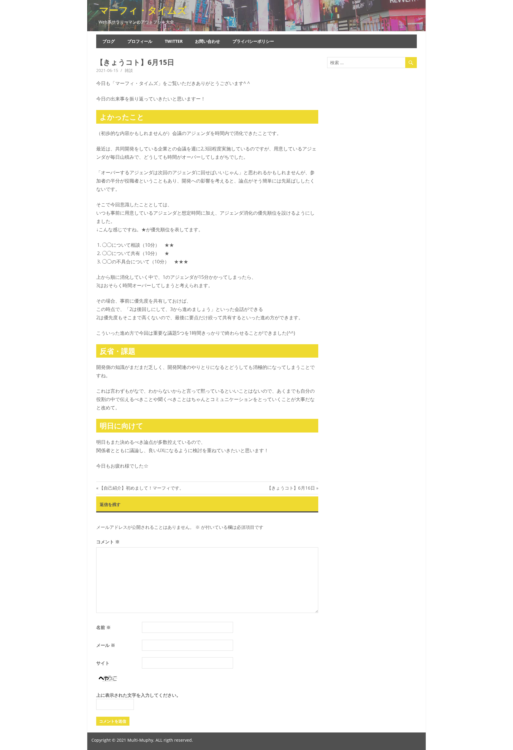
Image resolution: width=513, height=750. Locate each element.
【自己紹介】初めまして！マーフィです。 (141, 488)
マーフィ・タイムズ (143, 10)
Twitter (174, 41)
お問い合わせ (207, 41)
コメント (108, 542)
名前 (103, 627)
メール (105, 645)
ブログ (108, 41)
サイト (103, 663)
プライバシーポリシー (253, 41)
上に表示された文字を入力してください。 (138, 695)
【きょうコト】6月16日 (291, 488)
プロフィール (139, 41)
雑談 (129, 70)
